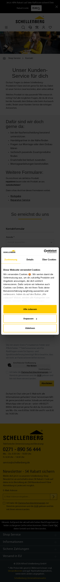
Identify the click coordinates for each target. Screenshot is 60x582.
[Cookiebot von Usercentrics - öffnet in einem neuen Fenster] (44, 251)
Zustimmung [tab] (10, 259)
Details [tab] (30, 259)
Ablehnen (30, 328)
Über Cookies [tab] (49, 259)
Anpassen (28, 318)
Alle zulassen (30, 309)
